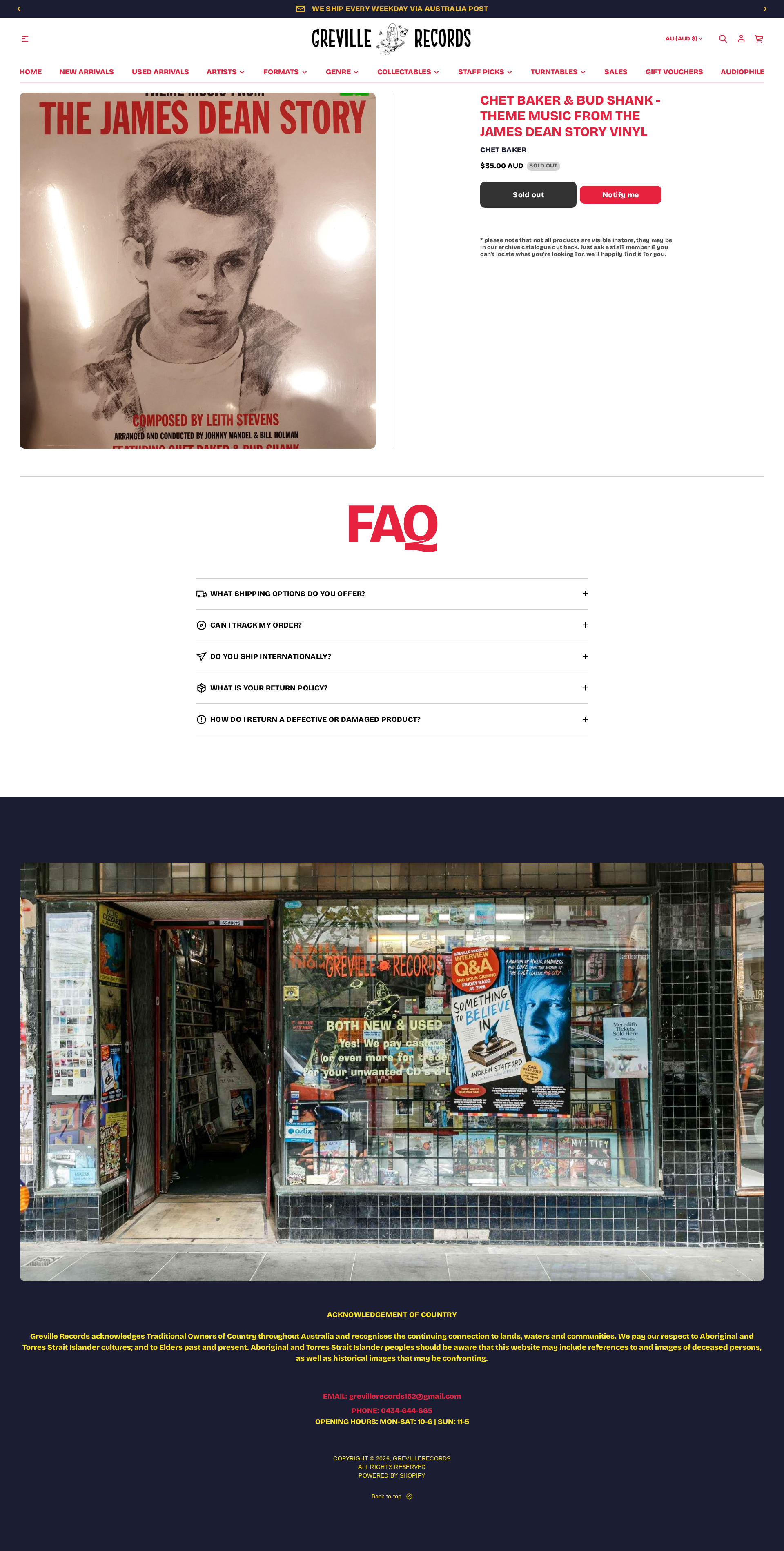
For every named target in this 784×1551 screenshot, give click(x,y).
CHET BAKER (503, 149)
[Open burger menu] (25, 39)
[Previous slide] (19, 9)
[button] (723, 39)
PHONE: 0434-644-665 (392, 1410)
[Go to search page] (723, 39)
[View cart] (759, 39)
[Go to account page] (741, 39)
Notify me (620, 194)
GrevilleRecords (421, 1458)
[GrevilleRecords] (392, 38)
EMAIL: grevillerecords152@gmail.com (392, 1396)
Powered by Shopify (392, 1475)
